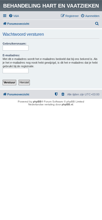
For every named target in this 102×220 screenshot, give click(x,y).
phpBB (37, 101)
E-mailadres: (11, 55)
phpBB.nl (67, 104)
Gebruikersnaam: (14, 43)
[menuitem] (14, 16)
